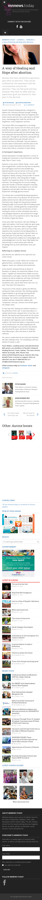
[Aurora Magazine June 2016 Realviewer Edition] (18, 524)
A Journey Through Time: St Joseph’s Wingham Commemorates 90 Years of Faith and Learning (26, 721)
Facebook (23, 365)
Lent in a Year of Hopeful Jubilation (25, 601)
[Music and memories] (10, 776)
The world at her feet (20, 584)
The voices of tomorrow (21, 618)
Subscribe (6, 870)
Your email (6, 854)
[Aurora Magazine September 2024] (28, 435)
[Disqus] (21, 470)
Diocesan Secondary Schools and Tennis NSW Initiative (24, 757)
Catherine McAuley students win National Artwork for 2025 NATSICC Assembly (25, 711)
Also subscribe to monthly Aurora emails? (16, 862)
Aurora (15, 373)
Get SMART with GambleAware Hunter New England (23, 684)
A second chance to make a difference (22, 645)
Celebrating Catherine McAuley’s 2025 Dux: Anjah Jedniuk (24, 676)
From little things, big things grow (25, 661)
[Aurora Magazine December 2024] (21, 435)
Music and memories (20, 610)
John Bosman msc (22, 398)
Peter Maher (20, 384)
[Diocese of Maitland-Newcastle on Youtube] (21, 26)
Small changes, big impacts (22, 627)
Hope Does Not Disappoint (22, 593)
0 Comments (30, 105)
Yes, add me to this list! (12, 865)
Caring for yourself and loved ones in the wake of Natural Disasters (26, 730)
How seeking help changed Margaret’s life (22, 693)
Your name (6, 845)
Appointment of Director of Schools (25, 747)
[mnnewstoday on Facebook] (17, 26)
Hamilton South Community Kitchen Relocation (23, 702)
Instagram (5, 368)
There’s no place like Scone (22, 653)
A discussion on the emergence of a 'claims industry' (25, 637)
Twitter (30, 365)
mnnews (21, 5)
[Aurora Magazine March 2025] (14, 435)
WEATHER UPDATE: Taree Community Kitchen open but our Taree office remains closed (24, 739)
